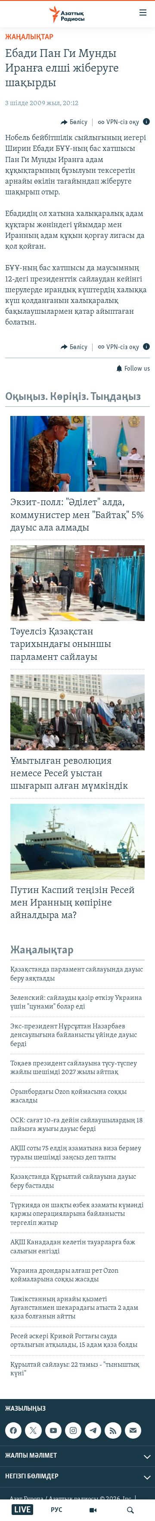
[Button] (74, 122)
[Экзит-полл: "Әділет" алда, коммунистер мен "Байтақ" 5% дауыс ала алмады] (77, 454)
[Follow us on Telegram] (93, 1430)
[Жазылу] (133, 1430)
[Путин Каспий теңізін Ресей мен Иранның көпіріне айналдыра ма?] (77, 842)
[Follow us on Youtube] (53, 1430)
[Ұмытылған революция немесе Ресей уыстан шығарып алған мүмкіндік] (77, 712)
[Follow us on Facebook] (13, 1430)
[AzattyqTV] (93, 1510)
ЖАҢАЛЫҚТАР (29, 37)
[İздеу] (130, 1510)
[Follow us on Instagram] (73, 1430)
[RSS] (113, 1430)
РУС (56, 1510)
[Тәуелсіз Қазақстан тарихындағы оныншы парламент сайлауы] (77, 583)
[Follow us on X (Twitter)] (33, 1430)
